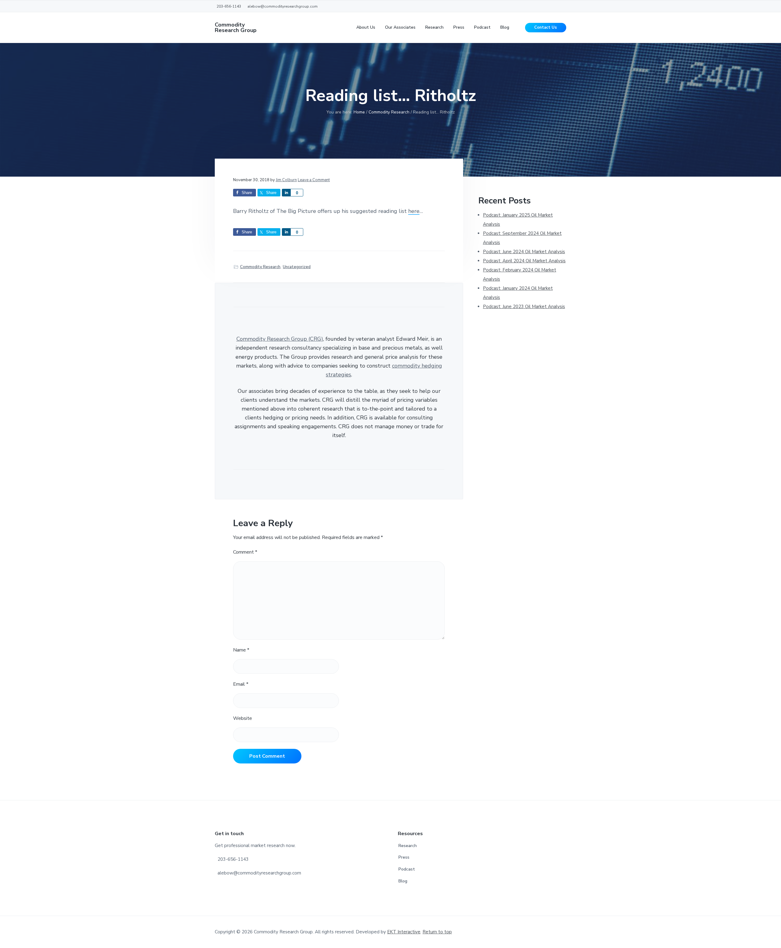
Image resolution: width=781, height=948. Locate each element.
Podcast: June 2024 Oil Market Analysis (524, 252)
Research (407, 846)
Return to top (437, 932)
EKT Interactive (403, 932)
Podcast (406, 869)
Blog (402, 881)
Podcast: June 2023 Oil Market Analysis (524, 306)
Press (403, 857)
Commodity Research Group (236, 27)
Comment (245, 552)
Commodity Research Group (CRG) (279, 339)
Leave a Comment (314, 180)
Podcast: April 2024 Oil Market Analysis (524, 261)
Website (242, 718)
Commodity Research (260, 267)
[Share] (286, 192)
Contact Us (545, 27)
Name (241, 650)
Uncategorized (297, 267)
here (413, 211)
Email (240, 684)
